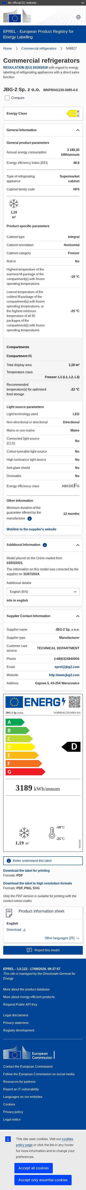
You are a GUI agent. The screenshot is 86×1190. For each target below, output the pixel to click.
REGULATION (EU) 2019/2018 (25, 67)
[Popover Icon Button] (29, 518)
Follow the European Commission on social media (39, 1074)
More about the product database (26, 989)
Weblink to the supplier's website (31, 529)
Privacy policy (13, 1112)
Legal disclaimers (15, 1015)
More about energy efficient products (29, 997)
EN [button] (78, 17)
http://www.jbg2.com (64, 675)
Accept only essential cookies (43, 1180)
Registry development (18, 1030)
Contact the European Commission (28, 1066)
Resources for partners (19, 1081)
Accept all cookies (33, 1168)
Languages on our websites (22, 1096)
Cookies (9, 1104)
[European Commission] (17, 15)
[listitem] (43, 48)
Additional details (19, 583)
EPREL (31, 969)
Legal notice (12, 1119)
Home (7, 48)
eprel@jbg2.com (67, 667)
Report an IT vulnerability (21, 1089)
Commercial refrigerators (38, 48)
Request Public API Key (20, 1004)
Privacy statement (15, 1022)
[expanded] (78, 130)
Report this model (47, 950)
